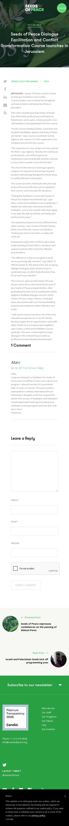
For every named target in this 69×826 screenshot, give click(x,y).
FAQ (44, 725)
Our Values (47, 720)
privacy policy (38, 815)
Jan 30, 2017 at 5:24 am (23, 367)
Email (14, 521)
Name (15, 500)
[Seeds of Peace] (34, 6)
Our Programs (49, 716)
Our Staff (46, 712)
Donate (62, 8)
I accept (9, 819)
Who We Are (48, 708)
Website (15, 543)
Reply (40, 367)
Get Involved (48, 729)
